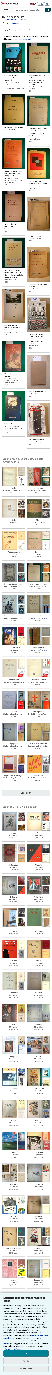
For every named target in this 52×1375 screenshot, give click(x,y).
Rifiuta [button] (26, 1361)
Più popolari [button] (7, 30)
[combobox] (29, 10)
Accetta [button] (26, 1353)
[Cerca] (48, 10)
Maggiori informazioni (22, 39)
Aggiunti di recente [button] (20, 30)
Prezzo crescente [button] (35, 30)
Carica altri (26, 792)
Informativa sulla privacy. (13, 1349)
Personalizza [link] (26, 1368)
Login (41, 4)
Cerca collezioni (10, 23)
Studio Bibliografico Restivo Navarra (16, 19)
